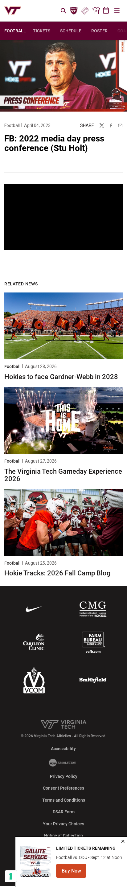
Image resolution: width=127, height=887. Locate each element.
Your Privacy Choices (63, 823)
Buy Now (74, 872)
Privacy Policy (63, 776)
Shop (96, 11)
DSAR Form (64, 811)
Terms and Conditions (63, 800)
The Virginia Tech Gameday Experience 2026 (63, 475)
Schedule (70, 30)
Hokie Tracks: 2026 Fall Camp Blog (57, 573)
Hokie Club (74, 11)
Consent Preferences (63, 788)
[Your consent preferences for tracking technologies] (11, 876)
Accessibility (63, 748)
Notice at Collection (63, 835)
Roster (99, 30)
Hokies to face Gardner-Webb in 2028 (61, 377)
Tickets (85, 11)
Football (12, 125)
